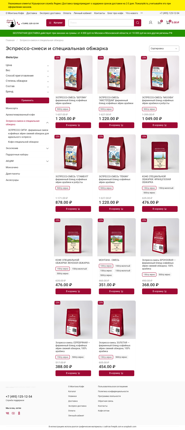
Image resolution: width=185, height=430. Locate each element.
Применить (27, 100)
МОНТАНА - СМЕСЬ (109, 260)
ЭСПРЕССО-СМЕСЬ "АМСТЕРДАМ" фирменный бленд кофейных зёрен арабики (116, 100)
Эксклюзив (12, 148)
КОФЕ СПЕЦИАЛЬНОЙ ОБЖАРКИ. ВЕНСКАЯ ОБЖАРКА (72, 261)
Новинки (72, 396)
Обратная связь (105, 401)
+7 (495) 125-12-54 (169, 13)
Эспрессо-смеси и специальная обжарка (22, 123)
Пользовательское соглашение (113, 386)
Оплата (67, 13)
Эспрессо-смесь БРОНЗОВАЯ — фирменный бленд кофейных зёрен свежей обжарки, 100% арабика (159, 264)
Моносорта (12, 108)
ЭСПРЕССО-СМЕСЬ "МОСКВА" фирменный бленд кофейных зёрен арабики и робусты (158, 100)
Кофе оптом (103, 411)
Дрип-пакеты (13, 173)
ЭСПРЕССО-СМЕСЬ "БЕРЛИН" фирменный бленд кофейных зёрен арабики (71, 100)
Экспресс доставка (50, 13)
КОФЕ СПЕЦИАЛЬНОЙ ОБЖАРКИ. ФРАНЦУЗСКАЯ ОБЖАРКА (156, 179)
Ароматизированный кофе (20, 114)
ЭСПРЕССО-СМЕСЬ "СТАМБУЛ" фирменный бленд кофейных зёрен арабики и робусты (72, 179)
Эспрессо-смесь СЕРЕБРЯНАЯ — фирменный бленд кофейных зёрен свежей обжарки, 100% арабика (73, 347)
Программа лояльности (109, 396)
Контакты (99, 13)
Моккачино (12, 167)
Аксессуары (12, 180)
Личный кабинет (83, 13)
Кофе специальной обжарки (23, 141)
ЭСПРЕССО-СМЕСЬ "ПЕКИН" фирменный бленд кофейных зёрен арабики (114, 179)
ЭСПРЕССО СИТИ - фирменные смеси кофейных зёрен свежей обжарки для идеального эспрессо (28, 133)
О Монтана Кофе (15, 13)
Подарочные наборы (17, 154)
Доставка (31, 13)
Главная (10, 40)
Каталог (58, 22)
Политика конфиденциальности (113, 391)
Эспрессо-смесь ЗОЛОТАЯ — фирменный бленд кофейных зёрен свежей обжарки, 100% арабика (114, 347)
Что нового (132, 13)
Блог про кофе (115, 13)
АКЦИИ (10, 161)
